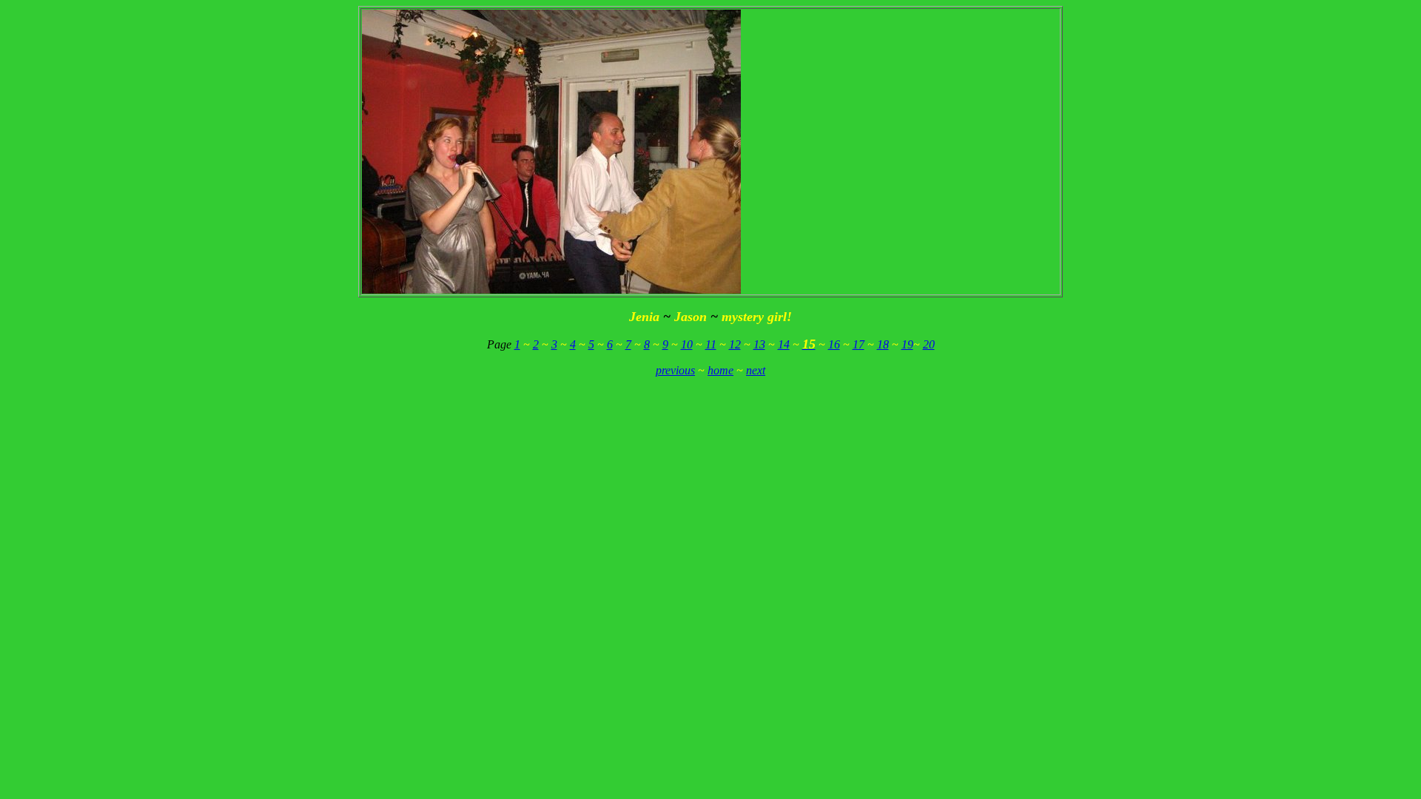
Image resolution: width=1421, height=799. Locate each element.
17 (858, 344)
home (720, 370)
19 (907, 344)
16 (834, 344)
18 (883, 344)
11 (710, 344)
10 (687, 344)
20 (929, 344)
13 (759, 344)
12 (735, 344)
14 (784, 344)
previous (675, 370)
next (755, 370)
